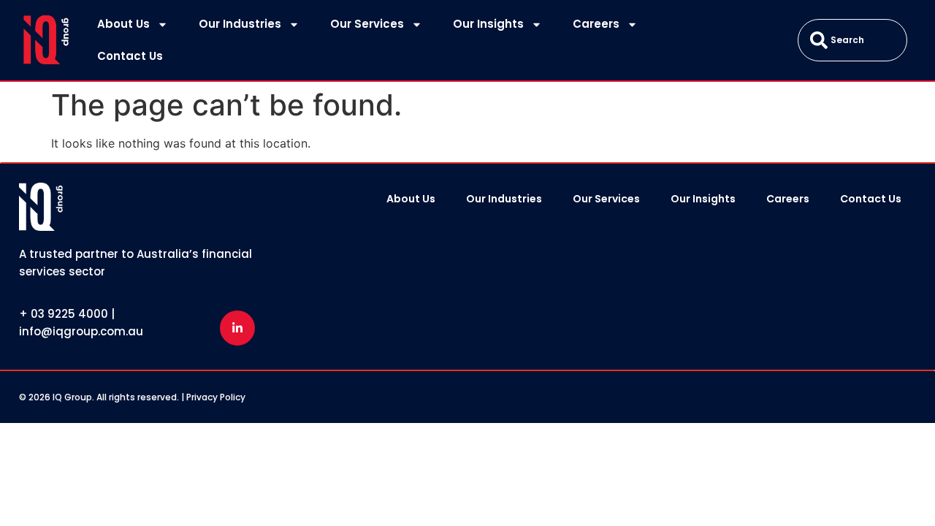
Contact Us (130, 56)
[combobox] (852, 40)
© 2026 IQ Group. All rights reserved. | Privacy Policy (132, 397)
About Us (123, 23)
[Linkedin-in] (237, 328)
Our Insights (488, 23)
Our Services (367, 23)
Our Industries (240, 23)
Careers (596, 23)
